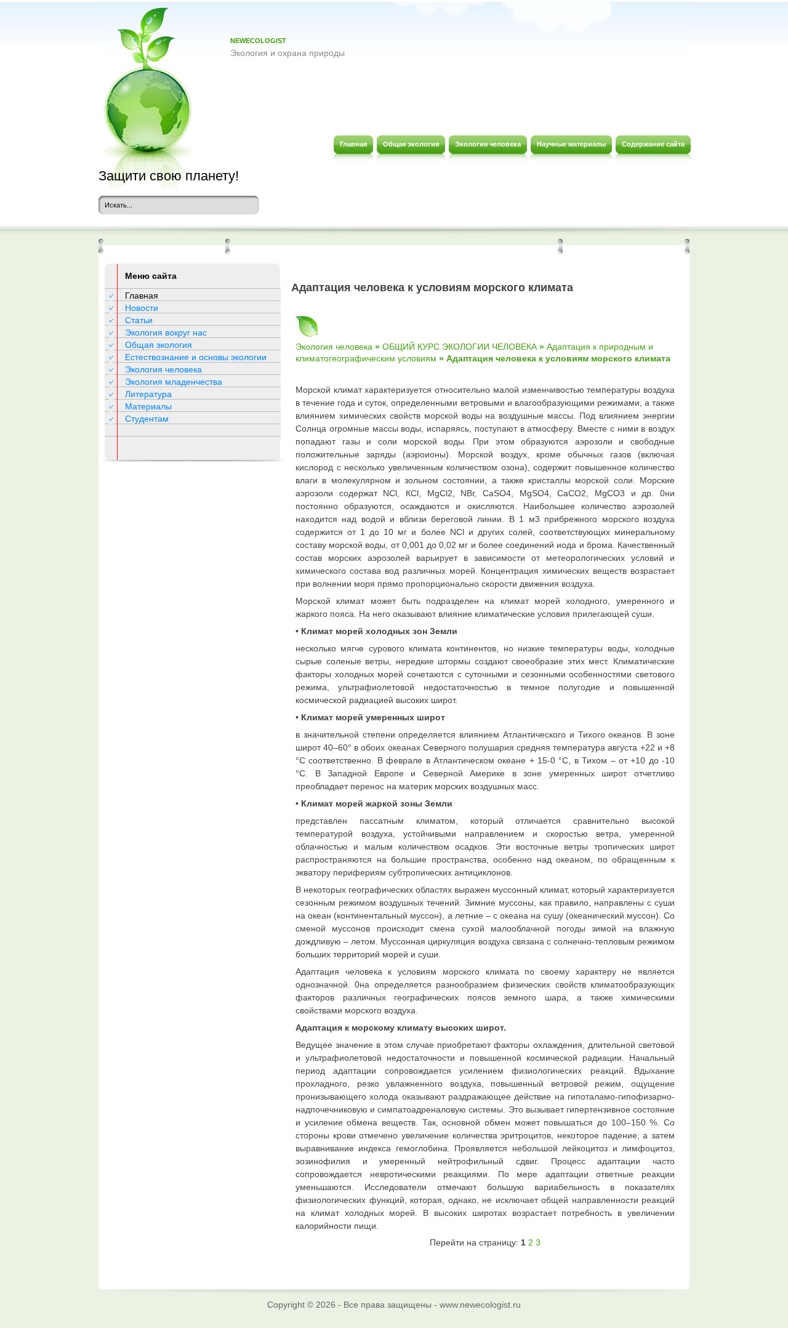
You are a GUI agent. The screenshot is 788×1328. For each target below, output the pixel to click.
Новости (141, 308)
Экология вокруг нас (166, 332)
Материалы (148, 406)
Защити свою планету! (168, 175)
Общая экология (158, 345)
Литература (148, 394)
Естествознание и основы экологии (196, 357)
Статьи (139, 320)
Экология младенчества (173, 382)
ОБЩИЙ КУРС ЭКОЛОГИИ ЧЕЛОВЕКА (459, 347)
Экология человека (163, 369)
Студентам (147, 419)
